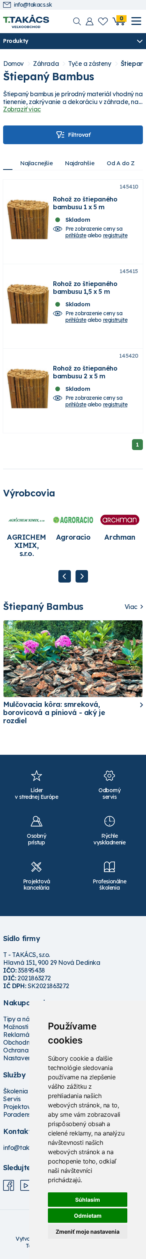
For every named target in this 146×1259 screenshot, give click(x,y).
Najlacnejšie (36, 163)
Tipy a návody (23, 1019)
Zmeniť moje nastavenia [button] (88, 1231)
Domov (13, 63)
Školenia (15, 1091)
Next (82, 576)
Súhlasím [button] (87, 1199)
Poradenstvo (21, 1114)
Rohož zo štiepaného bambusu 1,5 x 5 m (85, 287)
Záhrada (46, 63)
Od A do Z (120, 163)
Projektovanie (23, 1107)
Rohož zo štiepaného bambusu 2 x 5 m (85, 372)
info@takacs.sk (33, 5)
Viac (131, 607)
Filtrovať (79, 134)
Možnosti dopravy (29, 1027)
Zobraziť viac (22, 109)
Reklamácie (20, 1034)
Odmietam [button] (88, 1215)
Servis (12, 1099)
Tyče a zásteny (89, 63)
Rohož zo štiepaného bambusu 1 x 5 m (85, 203)
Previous (64, 576)
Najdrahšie (79, 163)
